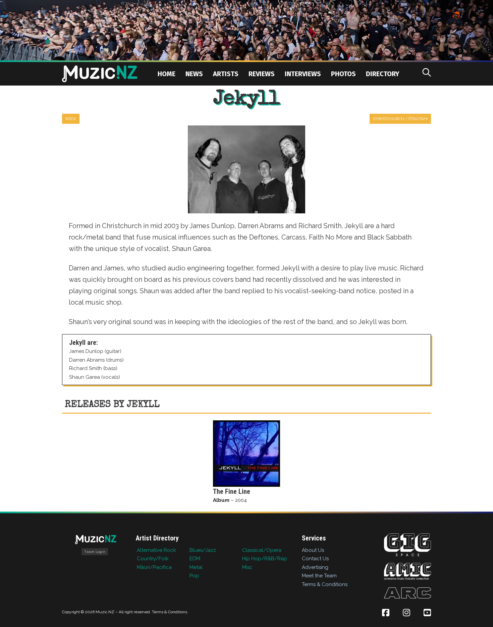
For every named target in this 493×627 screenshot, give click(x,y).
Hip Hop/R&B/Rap (264, 559)
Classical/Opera (261, 550)
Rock (70, 118)
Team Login (94, 552)
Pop (194, 576)
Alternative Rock (156, 550)
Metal (196, 567)
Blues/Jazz (202, 550)
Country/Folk (153, 559)
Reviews (262, 74)
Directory (382, 74)
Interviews (303, 74)
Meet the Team (319, 576)
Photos (343, 74)
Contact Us (315, 559)
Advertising (315, 567)
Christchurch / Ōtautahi (400, 118)
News (194, 74)
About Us (313, 550)
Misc (247, 567)
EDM (194, 559)
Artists (225, 74)
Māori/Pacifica (154, 567)
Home (166, 74)
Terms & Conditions (324, 584)
